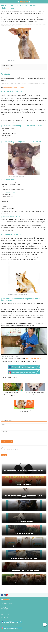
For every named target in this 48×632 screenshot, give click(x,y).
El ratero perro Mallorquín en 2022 (34, 358)
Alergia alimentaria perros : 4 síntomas (13, 87)
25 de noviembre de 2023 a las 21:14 (11, 449)
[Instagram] (5, 595)
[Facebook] (2, 595)
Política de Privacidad (5, 614)
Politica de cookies (5, 616)
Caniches (3, 606)
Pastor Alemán (4, 609)
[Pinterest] (7, 595)
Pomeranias (3, 607)
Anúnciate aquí (4, 617)
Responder (4, 455)
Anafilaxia (7, 68)
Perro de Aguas (4, 608)
